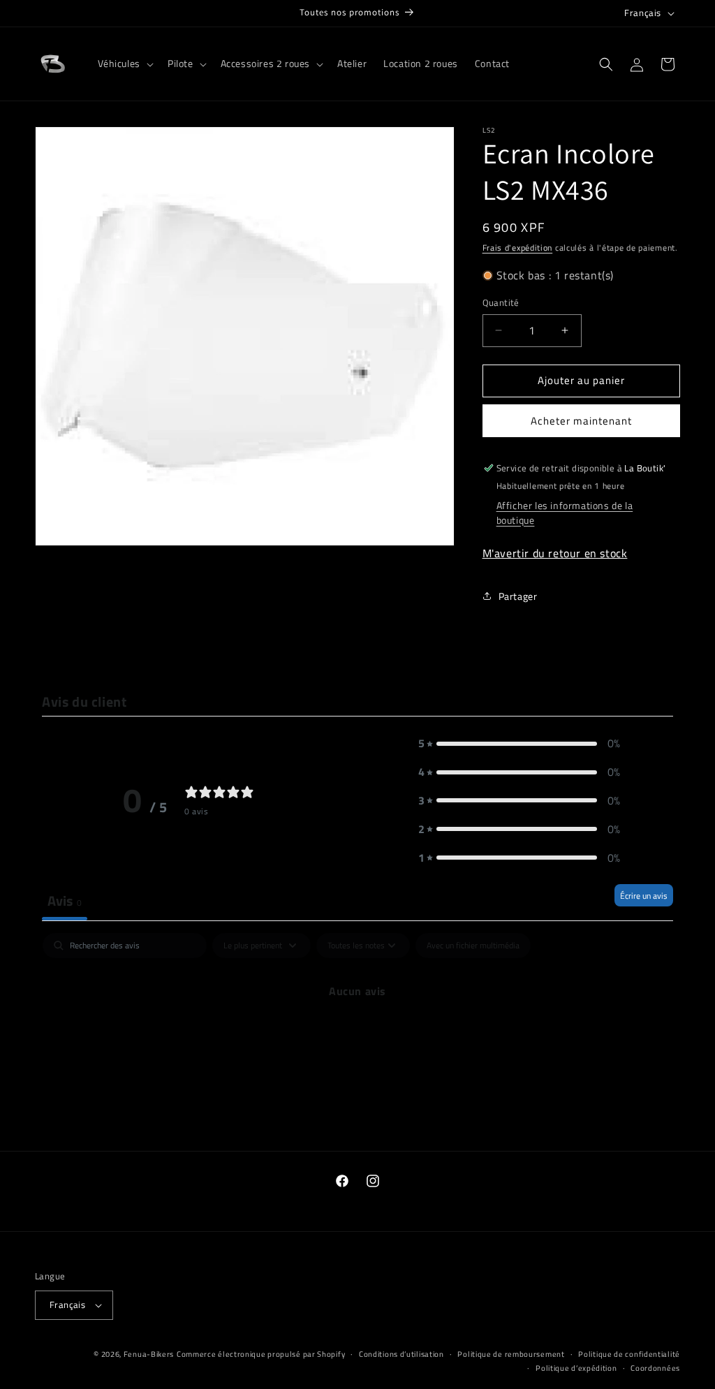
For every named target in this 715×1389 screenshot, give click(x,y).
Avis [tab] (64, 900)
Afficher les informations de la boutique (564, 512)
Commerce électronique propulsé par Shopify (261, 1354)
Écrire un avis (644, 895)
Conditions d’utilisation (401, 1354)
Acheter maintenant (581, 421)
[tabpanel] (357, 1038)
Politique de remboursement (510, 1354)
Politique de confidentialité (629, 1354)
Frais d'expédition (517, 247)
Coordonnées (655, 1368)
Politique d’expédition (576, 1368)
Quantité (500, 302)
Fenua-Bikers (149, 1354)
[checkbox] (473, 945)
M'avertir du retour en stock (555, 553)
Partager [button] (518, 596)
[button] (124, 63)
